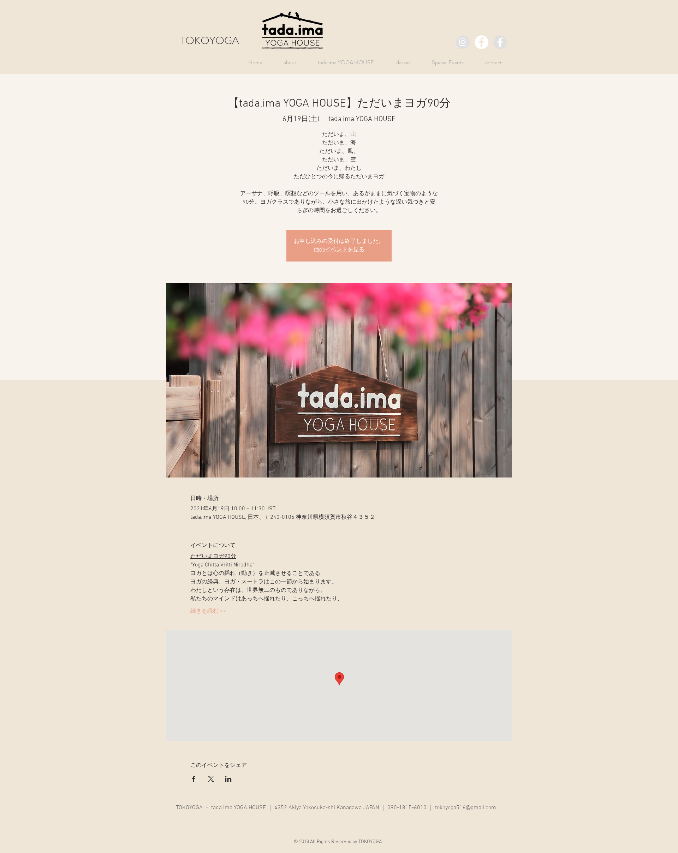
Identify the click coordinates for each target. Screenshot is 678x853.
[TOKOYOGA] (463, 42)
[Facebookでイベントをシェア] (193, 779)
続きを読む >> (208, 611)
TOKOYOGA (209, 40)
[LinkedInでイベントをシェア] (228, 779)
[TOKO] (500, 42)
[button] (442, 62)
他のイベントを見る (339, 249)
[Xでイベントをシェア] (211, 779)
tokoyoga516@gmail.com (465, 807)
